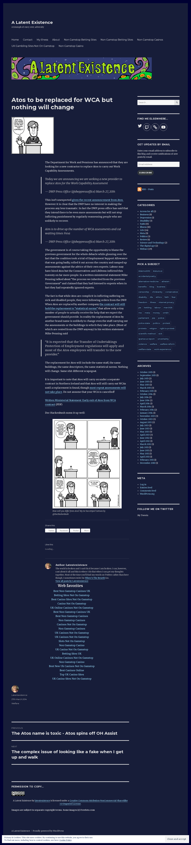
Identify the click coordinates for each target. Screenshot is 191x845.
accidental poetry (147, 276)
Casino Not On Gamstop (71, 603)
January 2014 (146, 413)
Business (144, 214)
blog (152, 286)
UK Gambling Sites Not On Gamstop (32, 46)
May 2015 (144, 385)
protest (166, 323)
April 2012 (145, 441)
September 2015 (148, 375)
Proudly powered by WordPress (48, 831)
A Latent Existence (32, 22)
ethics (159, 297)
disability (142, 297)
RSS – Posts (148, 189)
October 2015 (146, 372)
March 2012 (145, 444)
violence (142, 344)
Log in (143, 484)
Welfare (15, 703)
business (161, 286)
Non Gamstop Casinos (150, 39)
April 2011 (144, 457)
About (56, 39)
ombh (166, 313)
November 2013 (147, 416)
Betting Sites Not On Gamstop (72, 595)
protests (142, 328)
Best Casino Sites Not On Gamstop (71, 599)
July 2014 (144, 397)
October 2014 (146, 394)
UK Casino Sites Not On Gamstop (71, 678)
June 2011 (144, 450)
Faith (142, 224)
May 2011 (144, 453)
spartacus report (146, 339)
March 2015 (145, 388)
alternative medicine (148, 281)
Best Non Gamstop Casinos (72, 616)
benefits (142, 286)
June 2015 (144, 381)
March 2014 (145, 406)
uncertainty (163, 339)
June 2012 (144, 438)
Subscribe (145, 172)
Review (143, 239)
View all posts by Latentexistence (72, 581)
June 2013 (144, 428)
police (161, 318)
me (140, 313)
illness (153, 302)
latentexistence (42, 800)
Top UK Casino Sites (72, 674)
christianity (157, 292)
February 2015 (147, 391)
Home (15, 39)
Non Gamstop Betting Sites (80, 39)
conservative (171, 292)
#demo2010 (144, 271)
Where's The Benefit (95, 578)
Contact (28, 39)
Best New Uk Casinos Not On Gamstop (72, 666)
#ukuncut (157, 271)
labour (157, 307)
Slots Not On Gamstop (72, 641)
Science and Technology (152, 242)
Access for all (146, 211)
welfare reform (167, 344)
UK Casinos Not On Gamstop (72, 632)
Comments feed (148, 491)
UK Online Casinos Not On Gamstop (71, 607)
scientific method (146, 333)
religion (153, 328)
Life (142, 230)
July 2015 (144, 378)
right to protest (167, 328)
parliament (143, 318)
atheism (165, 281)
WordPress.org (147, 494)
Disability (144, 221)
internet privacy (166, 302)
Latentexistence (19, 695)
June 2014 (144, 400)
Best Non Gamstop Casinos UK (71, 591)
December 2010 (147, 463)
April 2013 (145, 435)
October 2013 (146, 419)
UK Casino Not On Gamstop (71, 649)
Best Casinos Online (72, 670)
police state (144, 323)
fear (174, 297)
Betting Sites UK (71, 653)
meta (147, 313)
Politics (143, 236)
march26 (168, 307)
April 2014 (145, 403)
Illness (143, 227)
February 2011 (147, 460)
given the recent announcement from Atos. (97, 199)
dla (151, 297)
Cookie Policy (65, 840)
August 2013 (146, 422)
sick (160, 333)
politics (156, 323)
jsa (139, 307)
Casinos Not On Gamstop (72, 624)
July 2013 (144, 425)
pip (153, 318)
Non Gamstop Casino (71, 46)
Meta (142, 233)
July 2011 (144, 447)
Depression (145, 217)
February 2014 (147, 410)
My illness (42, 39)
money (156, 313)
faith (167, 297)
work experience (162, 349)
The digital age (147, 246)
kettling (147, 307)
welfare (153, 344)
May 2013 (144, 431)
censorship (143, 292)
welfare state (144, 349)
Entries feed (146, 487)
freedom (142, 302)
